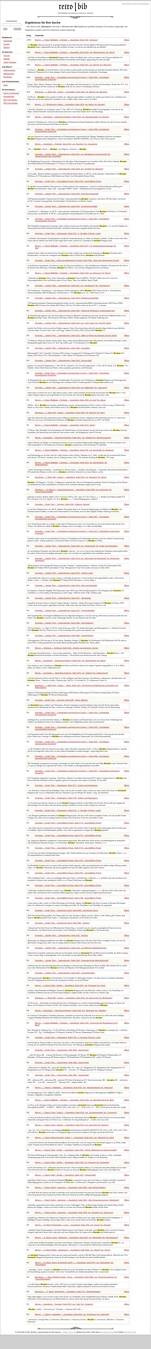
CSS (134, 1332)
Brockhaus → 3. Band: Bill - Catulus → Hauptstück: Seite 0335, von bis (73, 998)
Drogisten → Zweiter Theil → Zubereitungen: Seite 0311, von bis (72, 286)
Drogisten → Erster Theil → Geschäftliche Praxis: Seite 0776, (68, 836)
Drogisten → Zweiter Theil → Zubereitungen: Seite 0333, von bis (71, 388)
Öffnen (126, 40)
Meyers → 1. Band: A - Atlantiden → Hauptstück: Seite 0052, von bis (74, 1088)
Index (5, 85)
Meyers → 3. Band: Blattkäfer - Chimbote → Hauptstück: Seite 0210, (65, 425)
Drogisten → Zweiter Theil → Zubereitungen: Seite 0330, (66, 206)
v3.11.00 (72, 1332)
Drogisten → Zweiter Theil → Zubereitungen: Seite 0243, (64, 573)
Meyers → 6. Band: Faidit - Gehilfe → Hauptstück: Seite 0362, (76, 1150)
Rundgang (7, 77)
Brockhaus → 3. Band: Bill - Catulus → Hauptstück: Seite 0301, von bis (70, 477)
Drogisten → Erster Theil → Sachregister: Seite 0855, (62, 1050)
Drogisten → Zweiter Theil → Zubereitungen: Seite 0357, (63, 598)
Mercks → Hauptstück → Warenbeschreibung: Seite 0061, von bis (70, 661)
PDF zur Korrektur (10, 103)
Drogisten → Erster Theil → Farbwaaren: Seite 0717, (66, 785)
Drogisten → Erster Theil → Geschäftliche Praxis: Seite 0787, (68, 885)
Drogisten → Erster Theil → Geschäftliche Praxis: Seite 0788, (68, 898)
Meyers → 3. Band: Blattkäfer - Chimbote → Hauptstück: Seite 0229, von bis (74, 1100)
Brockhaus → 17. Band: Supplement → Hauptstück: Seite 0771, (67, 1292)
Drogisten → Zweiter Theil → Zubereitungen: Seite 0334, (71, 961)
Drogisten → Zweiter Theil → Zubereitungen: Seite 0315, (70, 948)
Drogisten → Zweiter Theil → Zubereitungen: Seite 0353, (63, 361)
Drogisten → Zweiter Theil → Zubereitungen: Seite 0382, (64, 623)
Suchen (6, 44)
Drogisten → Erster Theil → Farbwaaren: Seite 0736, (67, 1038)
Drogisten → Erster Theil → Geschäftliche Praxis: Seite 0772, (68, 823)
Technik (6, 56)
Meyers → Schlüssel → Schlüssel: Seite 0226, (66, 648)
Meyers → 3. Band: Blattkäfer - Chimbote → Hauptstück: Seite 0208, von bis (70, 400)
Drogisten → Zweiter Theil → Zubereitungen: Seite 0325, (66, 298)
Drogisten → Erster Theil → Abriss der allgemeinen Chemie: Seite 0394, (77, 260)
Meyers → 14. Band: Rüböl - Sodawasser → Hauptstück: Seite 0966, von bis (72, 1250)
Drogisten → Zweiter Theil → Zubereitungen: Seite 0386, (64, 636)
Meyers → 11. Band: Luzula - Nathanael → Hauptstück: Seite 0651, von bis (76, 1238)
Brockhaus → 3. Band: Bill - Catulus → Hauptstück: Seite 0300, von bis (69, 413)
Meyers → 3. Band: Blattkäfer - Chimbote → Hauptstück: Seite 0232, (66, 40)
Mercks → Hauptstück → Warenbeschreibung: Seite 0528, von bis (70, 1011)
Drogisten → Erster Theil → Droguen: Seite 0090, (62, 504)
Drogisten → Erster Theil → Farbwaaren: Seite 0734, (67, 234)
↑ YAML (64, 1332)
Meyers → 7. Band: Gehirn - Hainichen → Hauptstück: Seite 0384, (77, 1200)
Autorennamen (9, 70)
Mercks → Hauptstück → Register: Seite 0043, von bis (64, 1304)
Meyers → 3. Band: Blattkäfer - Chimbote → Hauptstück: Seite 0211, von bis (74, 450)
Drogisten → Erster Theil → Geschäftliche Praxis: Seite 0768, (68, 181)
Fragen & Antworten (11, 93)
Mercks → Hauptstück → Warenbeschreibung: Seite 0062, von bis (72, 117)
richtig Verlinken (9, 62)
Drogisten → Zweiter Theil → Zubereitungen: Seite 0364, (64, 973)
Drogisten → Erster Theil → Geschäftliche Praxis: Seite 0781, (68, 861)
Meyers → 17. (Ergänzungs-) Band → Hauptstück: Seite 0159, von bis (70, 105)
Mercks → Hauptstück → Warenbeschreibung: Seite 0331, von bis (73, 438)
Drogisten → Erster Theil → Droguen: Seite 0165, (61, 700)
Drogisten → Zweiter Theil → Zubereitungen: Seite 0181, (76, 336)
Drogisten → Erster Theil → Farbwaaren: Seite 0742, (67, 810)
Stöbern (6, 48)
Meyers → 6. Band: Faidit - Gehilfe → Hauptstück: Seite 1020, (65, 1175)
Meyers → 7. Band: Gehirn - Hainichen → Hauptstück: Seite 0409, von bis (74, 1213)
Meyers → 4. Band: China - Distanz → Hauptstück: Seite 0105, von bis (75, 1113)
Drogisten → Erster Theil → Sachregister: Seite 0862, (62, 1063)
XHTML (128, 1332)
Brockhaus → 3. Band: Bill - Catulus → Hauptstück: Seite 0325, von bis (71, 92)
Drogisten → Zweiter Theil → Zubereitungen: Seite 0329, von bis (69, 169)
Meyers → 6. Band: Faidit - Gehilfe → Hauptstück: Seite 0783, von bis (72, 1163)
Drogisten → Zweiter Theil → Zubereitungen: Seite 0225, (61, 935)
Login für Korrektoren (140, 4)
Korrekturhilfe (8, 97)
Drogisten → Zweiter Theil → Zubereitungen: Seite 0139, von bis (76, 546)
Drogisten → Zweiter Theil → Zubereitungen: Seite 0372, (64, 611)
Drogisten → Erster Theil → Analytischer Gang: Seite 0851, (62, 923)
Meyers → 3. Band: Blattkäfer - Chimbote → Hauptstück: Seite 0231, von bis (73, 65)
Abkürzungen (8, 74)
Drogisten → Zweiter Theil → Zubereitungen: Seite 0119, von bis (73, 323)
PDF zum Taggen (10, 100)
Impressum (126, 4)
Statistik (6, 59)
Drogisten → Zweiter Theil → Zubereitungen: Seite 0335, (75, 311)
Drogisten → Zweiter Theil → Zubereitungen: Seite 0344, (66, 586)
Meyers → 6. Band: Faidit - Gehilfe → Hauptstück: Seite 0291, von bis (70, 986)
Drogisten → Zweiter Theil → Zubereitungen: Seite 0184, (62, 348)
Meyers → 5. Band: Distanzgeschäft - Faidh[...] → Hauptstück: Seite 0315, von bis (74, 1138)
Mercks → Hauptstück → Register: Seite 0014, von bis (66, 144)
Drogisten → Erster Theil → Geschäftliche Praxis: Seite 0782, (68, 873)
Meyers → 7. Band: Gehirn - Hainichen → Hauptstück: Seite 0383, (70, 1188)
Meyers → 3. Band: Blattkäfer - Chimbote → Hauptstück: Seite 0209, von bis (72, 273)
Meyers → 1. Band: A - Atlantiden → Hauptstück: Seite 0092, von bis (72, 1314)
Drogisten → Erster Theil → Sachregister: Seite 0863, (62, 1075)
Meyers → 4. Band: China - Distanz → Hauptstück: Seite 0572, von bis (71, 1125)
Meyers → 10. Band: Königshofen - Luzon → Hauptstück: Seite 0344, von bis (72, 1225)
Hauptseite (7, 41)
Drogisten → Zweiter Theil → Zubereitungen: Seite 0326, (66, 194)
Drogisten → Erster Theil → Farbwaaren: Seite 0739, (66, 798)
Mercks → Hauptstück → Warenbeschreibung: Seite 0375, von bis (71, 673)
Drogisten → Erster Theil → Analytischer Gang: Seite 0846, (66, 910)
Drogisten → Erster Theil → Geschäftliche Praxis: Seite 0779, (68, 848)
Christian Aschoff (107, 1332)
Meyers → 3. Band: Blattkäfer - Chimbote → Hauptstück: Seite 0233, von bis (74, 52)
